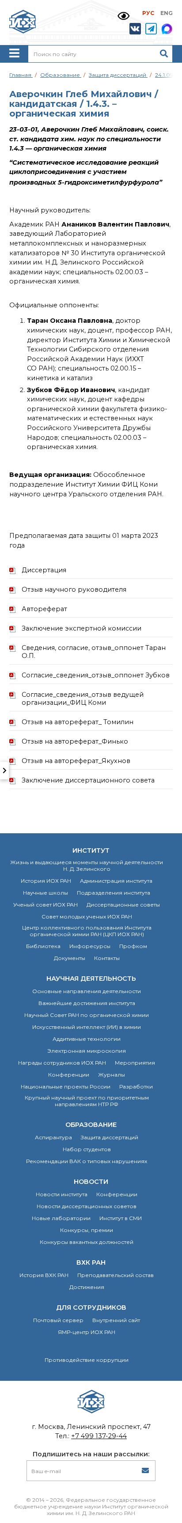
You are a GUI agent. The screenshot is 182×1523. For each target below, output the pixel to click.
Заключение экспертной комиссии (81, 628)
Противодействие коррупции (87, 1360)
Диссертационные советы (123, 904)
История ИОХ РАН (46, 880)
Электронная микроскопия (86, 1050)
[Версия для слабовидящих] (123, 16)
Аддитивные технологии (87, 1038)
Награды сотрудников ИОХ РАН (62, 1062)
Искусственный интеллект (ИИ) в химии (86, 1027)
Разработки (136, 1086)
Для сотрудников (91, 1307)
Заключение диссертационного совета (88, 780)
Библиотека (43, 946)
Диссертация (44, 570)
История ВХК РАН (43, 1275)
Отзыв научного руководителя (74, 589)
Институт (91, 850)
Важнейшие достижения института (86, 1003)
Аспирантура (53, 1137)
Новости (91, 1182)
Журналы (111, 1074)
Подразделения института (113, 892)
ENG (166, 13)
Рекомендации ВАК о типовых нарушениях (86, 1161)
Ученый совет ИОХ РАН (45, 904)
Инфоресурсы (89, 946)
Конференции (68, 1074)
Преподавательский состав (115, 1275)
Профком (133, 946)
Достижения (86, 1287)
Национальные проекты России (65, 1086)
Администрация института (116, 880)
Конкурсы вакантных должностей (86, 1242)
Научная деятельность (91, 979)
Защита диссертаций (109, 1137)
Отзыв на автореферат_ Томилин (77, 722)
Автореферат (44, 609)
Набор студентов (87, 1149)
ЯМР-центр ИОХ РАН (86, 1332)
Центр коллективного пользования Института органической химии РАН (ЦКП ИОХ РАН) (87, 930)
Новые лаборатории (61, 1218)
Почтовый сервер (58, 1320)
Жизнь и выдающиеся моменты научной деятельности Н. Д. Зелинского (86, 865)
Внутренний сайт (116, 1320)
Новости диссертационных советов (86, 1206)
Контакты (107, 958)
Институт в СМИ (120, 1218)
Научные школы (45, 892)
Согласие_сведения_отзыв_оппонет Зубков (96, 675)
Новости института (61, 1194)
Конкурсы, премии (86, 1230)
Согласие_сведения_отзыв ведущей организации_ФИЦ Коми (83, 699)
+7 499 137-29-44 (99, 1436)
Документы (69, 958)
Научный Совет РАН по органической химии (86, 1015)
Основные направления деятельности (86, 991)
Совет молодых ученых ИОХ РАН (87, 916)
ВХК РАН (91, 1262)
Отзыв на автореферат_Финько (75, 741)
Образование (91, 1125)
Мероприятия (135, 1062)
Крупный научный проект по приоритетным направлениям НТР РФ (87, 1100)
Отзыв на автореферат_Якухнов (76, 761)
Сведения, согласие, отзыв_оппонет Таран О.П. (94, 652)
